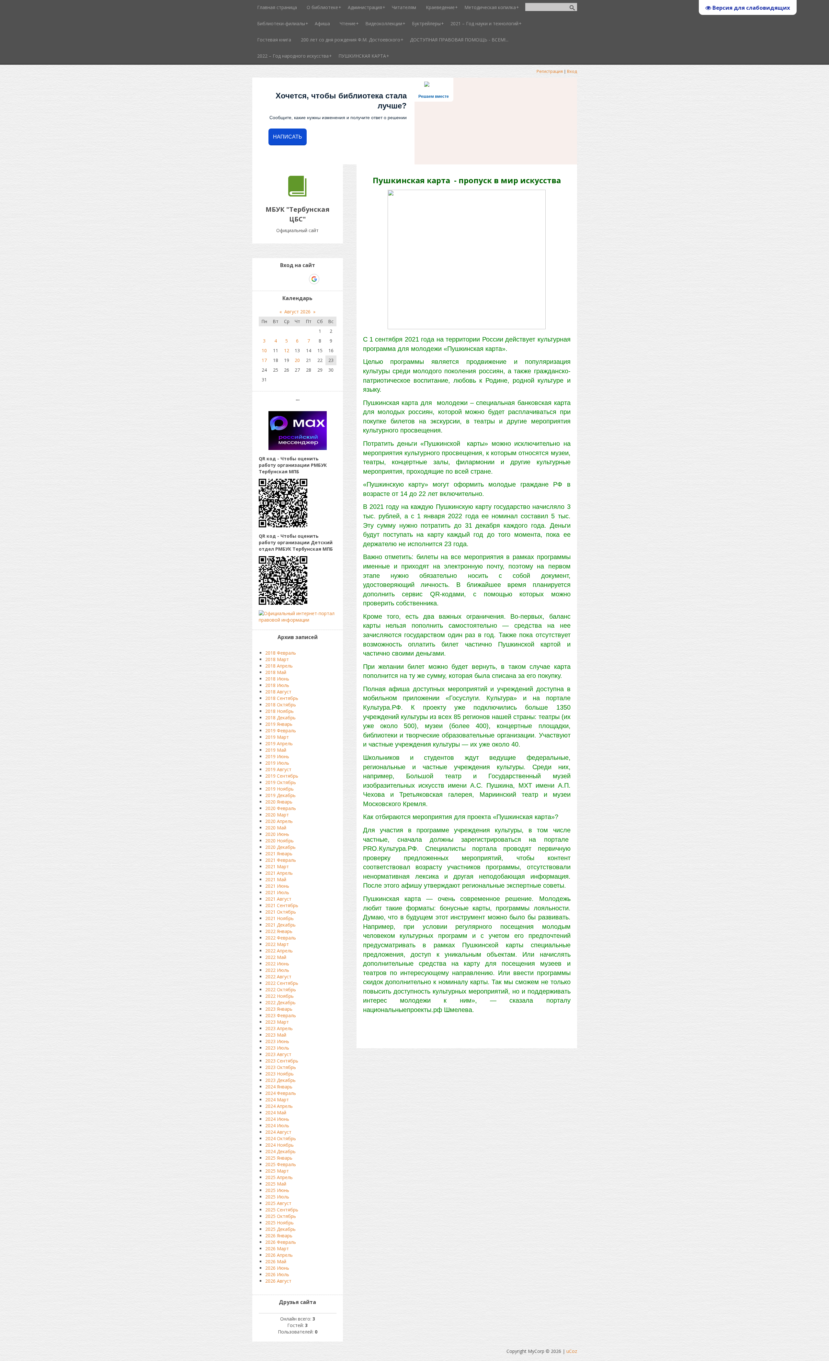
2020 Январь (278, 802)
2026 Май (275, 1261)
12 (286, 350)
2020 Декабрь (280, 847)
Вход (572, 71)
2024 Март (277, 1100)
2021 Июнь (277, 886)
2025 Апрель (279, 1177)
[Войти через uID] (270, 279)
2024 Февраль (280, 1093)
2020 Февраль (280, 808)
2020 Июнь (277, 834)
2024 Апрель (279, 1106)
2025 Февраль (280, 1164)
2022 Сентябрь (281, 983)
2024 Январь (278, 1087)
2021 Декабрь (280, 925)
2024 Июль (277, 1125)
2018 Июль (277, 685)
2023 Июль (277, 1048)
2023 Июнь (277, 1041)
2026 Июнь (277, 1268)
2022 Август (278, 976)
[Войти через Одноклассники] (325, 279)
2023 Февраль (280, 1015)
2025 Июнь (277, 1190)
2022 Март (277, 944)
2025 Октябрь (280, 1216)
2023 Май (275, 1035)
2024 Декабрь (280, 1151)
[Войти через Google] (314, 279)
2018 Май (275, 672)
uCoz (571, 1351)
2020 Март (277, 815)
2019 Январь (278, 724)
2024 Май (275, 1112)
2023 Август (278, 1054)
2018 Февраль (280, 653)
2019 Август (278, 769)
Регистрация (550, 71)
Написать (287, 137)
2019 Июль (277, 763)
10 (264, 350)
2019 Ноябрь (279, 789)
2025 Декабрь (280, 1229)
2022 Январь (278, 931)
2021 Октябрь (280, 912)
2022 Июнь (277, 964)
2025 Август (278, 1203)
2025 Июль (277, 1197)
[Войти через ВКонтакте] (281, 279)
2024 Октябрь (280, 1138)
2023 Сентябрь (281, 1061)
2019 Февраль (280, 730)
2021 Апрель (279, 873)
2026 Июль (277, 1274)
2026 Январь (278, 1235)
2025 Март (277, 1171)
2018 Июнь (277, 679)
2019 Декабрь (280, 795)
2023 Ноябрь (279, 1074)
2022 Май (275, 957)
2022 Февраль (280, 938)
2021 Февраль (280, 860)
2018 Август (278, 692)
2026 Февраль (280, 1242)
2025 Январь (278, 1158)
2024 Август (278, 1132)
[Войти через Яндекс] (303, 279)
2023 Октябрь (280, 1067)
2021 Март (277, 866)
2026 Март (277, 1248)
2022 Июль (277, 970)
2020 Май (275, 828)
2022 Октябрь (280, 989)
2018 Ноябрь (279, 711)
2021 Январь (278, 853)
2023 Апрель (279, 1028)
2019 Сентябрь (281, 776)
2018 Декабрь (280, 717)
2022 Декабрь (280, 1002)
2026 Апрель (279, 1255)
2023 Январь (278, 1009)
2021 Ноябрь (279, 918)
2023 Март (277, 1022)
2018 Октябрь (280, 705)
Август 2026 (297, 312)
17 (264, 360)
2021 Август (278, 899)
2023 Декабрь (280, 1080)
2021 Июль (277, 892)
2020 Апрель (279, 821)
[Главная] (297, 195)
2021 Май (275, 879)
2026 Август (278, 1281)
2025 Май (275, 1184)
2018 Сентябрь (281, 698)
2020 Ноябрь (279, 841)
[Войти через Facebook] (292, 279)
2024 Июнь (277, 1119)
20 (297, 360)
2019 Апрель (279, 743)
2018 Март (277, 659)
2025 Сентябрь (281, 1210)
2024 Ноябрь (279, 1145)
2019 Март (277, 737)
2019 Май (275, 750)
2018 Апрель (279, 666)
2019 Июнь (277, 756)
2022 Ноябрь (279, 996)
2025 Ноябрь (279, 1223)
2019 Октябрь (280, 782)
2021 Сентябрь (281, 905)
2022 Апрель (279, 951)
